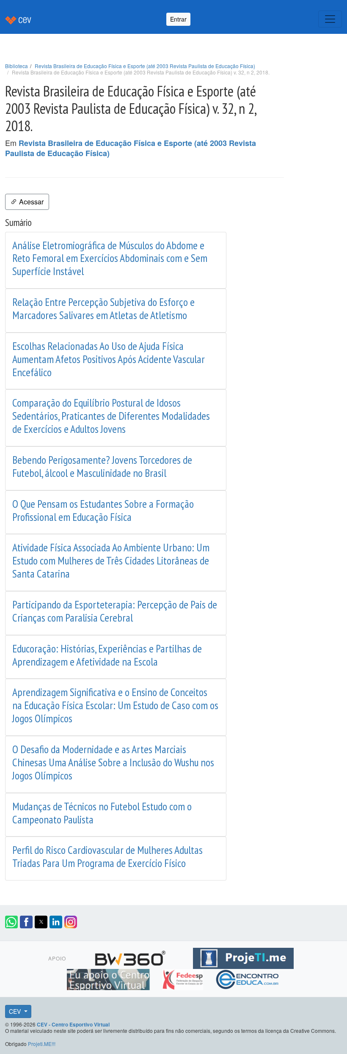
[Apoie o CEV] (109, 977)
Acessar (30, 201)
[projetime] (243, 956)
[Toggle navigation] (330, 19)
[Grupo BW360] (131, 956)
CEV (15, 1011)
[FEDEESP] (183, 977)
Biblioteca (16, 65)
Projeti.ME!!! (41, 1043)
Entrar (178, 19)
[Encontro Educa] (247, 977)
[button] (11, 922)
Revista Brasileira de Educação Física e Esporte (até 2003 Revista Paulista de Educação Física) (145, 65)
